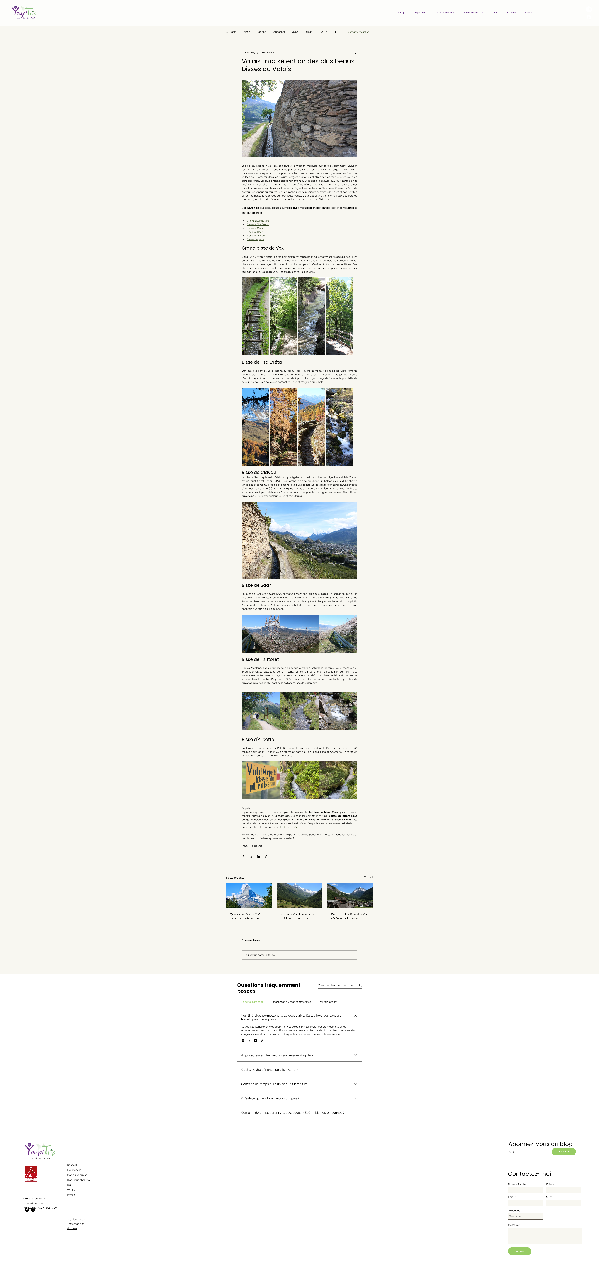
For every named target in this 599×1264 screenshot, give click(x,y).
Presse (71, 1194)
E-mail (511, 1152)
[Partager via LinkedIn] (258, 856)
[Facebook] (27, 1209)
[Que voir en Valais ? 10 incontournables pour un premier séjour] (249, 895)
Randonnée (278, 31)
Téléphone (514, 1210)
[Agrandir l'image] (255, 316)
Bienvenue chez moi (78, 1179)
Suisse (308, 31)
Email (511, 1197)
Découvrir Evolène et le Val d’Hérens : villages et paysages (349, 916)
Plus (320, 31)
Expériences (74, 1169)
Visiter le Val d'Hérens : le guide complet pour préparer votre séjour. (297, 916)
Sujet (549, 1197)
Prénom (550, 1184)
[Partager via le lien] (266, 856)
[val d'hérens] (299, 895)
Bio (69, 1184)
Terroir (246, 31)
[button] (335, 32)
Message (513, 1225)
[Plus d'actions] (355, 52)
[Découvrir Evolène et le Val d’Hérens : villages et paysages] (350, 895)
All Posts (231, 31)
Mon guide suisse (77, 1174)
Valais (295, 31)
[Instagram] (33, 1209)
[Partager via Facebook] (243, 856)
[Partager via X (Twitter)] (250, 856)
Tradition (261, 31)
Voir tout (368, 877)
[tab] (252, 1002)
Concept (72, 1164)
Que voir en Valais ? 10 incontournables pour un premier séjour (247, 916)
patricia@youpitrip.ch (35, 1203)
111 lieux (71, 1189)
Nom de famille (517, 1184)
